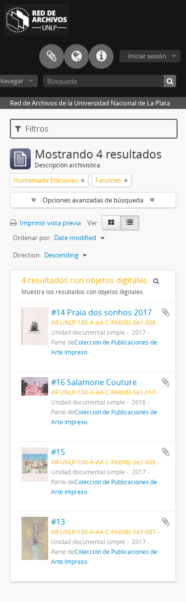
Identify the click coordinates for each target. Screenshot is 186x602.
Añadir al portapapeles (166, 312)
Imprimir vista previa (49, 222)
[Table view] (129, 222)
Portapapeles (51, 56)
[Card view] (111, 222)
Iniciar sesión (147, 55)
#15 (58, 452)
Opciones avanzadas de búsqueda (93, 200)
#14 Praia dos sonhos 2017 (101, 312)
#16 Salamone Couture (94, 382)
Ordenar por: (32, 237)
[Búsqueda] (170, 81)
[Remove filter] (83, 180)
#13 (58, 521)
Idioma (76, 56)
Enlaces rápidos (101, 56)
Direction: (27, 255)
